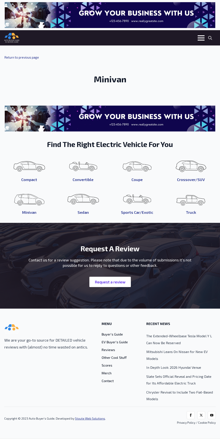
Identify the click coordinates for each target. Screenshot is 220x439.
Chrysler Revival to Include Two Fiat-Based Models (179, 395)
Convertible (83, 179)
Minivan (29, 212)
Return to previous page (21, 57)
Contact (108, 381)
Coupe (137, 179)
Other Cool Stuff (114, 357)
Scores (107, 365)
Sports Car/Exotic (137, 212)
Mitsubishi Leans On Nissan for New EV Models (177, 355)
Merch (107, 373)
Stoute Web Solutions (90, 418)
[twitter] (201, 415)
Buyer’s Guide (112, 334)
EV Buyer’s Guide (115, 342)
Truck (191, 212)
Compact (29, 179)
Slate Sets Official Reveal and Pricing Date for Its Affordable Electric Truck (178, 379)
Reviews (108, 350)
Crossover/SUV (191, 179)
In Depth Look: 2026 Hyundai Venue (173, 367)
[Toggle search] (210, 38)
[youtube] (212, 415)
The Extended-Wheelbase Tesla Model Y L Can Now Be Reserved (179, 339)
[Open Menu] (201, 37)
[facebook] (191, 415)
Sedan (83, 212)
